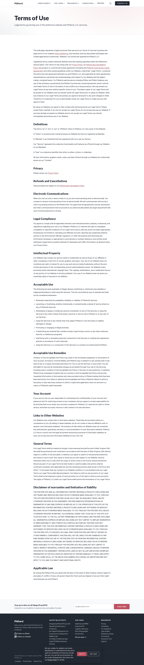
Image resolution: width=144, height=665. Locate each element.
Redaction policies (107, 634)
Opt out (93, 654)
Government (79, 634)
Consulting (88, 3)
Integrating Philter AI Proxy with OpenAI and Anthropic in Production (59, 626)
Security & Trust (106, 639)
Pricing (100, 3)
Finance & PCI (79, 626)
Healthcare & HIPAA (81, 624)
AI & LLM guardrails (81, 631)
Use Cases (59, 3)
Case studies (105, 631)
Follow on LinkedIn (24, 637)
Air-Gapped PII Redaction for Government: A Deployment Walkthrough (58, 633)
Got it (82, 654)
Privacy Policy (52, 660)
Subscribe (121, 607)
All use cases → (80, 637)
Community (105, 636)
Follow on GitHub (23, 634)
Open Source (44, 3)
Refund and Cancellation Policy (72, 186)
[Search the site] (110, 3)
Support (104, 641)
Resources (73, 3)
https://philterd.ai (61, 53)
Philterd (18, 3)
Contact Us (122, 3)
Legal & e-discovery (81, 629)
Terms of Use (38, 661)
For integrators (106, 629)
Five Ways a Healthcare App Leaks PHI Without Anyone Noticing (58, 641)
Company (18, 661)
